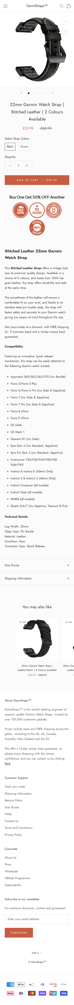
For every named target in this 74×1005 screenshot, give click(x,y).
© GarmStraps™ (37, 962)
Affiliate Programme (17, 878)
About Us (10, 857)
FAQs (8, 814)
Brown (24, 146)
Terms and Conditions (18, 828)
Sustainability (13, 885)
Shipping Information (18, 578)
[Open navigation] (5, 6)
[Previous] (21, 93)
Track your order (15, 786)
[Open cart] (68, 6)
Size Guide (12, 565)
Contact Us (11, 821)
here (7, 763)
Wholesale (11, 871)
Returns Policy (13, 800)
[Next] (52, 93)
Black (10, 146)
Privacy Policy (13, 835)
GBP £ (35, 953)
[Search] (62, 6)
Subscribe (18, 933)
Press (8, 864)
